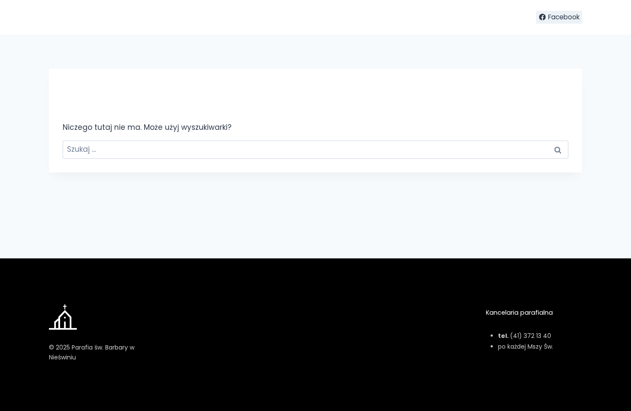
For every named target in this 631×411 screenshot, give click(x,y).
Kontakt (515, 17)
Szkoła (443, 17)
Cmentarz (478, 17)
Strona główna (331, 17)
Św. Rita (412, 17)
